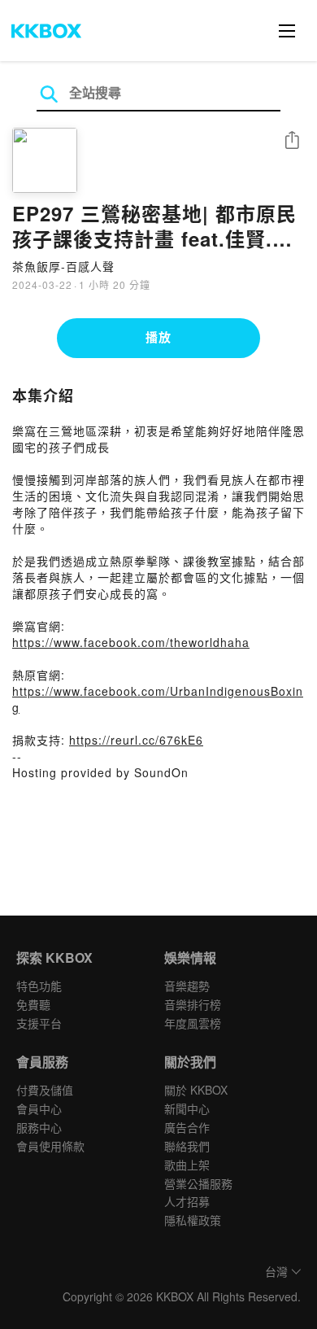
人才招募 (187, 1201)
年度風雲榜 (192, 1023)
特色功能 (39, 985)
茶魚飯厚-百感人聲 (63, 266)
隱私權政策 (192, 1220)
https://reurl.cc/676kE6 (136, 740)
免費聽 (33, 1004)
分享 (291, 141)
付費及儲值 (44, 1090)
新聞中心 (187, 1108)
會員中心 (39, 1108)
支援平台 (39, 1023)
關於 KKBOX (196, 1090)
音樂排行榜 (192, 1004)
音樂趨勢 (187, 985)
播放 (158, 337)
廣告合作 (187, 1127)
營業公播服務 (198, 1183)
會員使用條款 (50, 1146)
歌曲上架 (187, 1164)
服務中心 (39, 1127)
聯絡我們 (187, 1146)
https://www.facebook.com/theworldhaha (131, 642)
